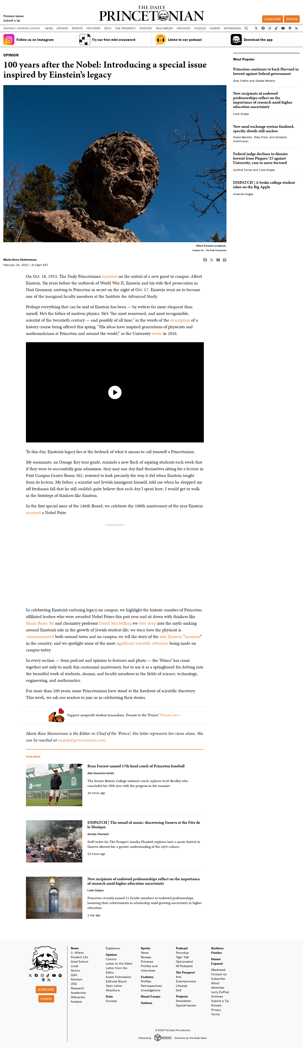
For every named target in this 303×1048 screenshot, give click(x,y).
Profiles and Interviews (149, 968)
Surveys (111, 1001)
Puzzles (200, 28)
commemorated (40, 636)
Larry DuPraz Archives (220, 994)
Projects (182, 996)
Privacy (216, 1010)
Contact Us (219, 974)
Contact (35, 28)
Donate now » (170, 715)
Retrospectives (151, 986)
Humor (215, 28)
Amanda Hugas (243, 194)
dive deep (147, 623)
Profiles (146, 981)
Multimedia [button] (164, 28)
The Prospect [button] (125, 28)
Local (74, 966)
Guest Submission (118, 977)
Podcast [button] (146, 28)
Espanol (217, 963)
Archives (184, 28)
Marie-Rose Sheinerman (20, 260)
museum (192, 636)
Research (77, 988)
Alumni (75, 970)
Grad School (79, 961)
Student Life (79, 957)
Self (178, 990)
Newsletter (183, 1001)
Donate (292, 19)
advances (160, 643)
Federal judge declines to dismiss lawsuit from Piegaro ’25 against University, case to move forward (260, 158)
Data (109, 996)
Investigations (150, 990)
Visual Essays (150, 996)
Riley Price (261, 137)
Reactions (113, 990)
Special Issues (186, 1005)
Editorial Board (116, 981)
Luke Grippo (241, 114)
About (215, 983)
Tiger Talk (182, 957)
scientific (143, 643)
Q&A (74, 975)
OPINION (11, 55)
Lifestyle (181, 986)
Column (111, 959)
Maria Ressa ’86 (40, 623)
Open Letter (114, 986)
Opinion (111, 954)
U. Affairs (77, 952)
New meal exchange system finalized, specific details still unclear (263, 129)
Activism (76, 979)
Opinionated (184, 961)
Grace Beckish (242, 137)
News (75, 948)
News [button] (49, 28)
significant (125, 643)
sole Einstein (171, 636)
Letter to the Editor (119, 963)
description (180, 320)
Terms (215, 1014)
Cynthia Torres (242, 170)
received (33, 512)
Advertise (23, 28)
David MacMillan (114, 623)
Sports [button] (77, 28)
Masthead (9, 28)
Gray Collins (241, 81)
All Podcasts (184, 966)
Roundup (182, 952)
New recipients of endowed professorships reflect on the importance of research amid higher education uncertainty (262, 99)
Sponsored (232, 28)
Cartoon (146, 1003)
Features (147, 977)
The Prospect (185, 972)
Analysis (76, 1001)
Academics (78, 992)
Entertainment (186, 981)
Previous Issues (13, 16)
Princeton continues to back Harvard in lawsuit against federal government (266, 71)
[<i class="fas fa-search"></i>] (246, 28)
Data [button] (107, 28)
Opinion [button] (62, 28)
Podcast (182, 948)
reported (109, 276)
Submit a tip (11, 20)
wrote (157, 333)
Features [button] (93, 28)
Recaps (146, 957)
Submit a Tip (220, 1001)
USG (74, 984)
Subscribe (272, 19)
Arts (178, 977)
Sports (145, 948)
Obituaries (78, 997)
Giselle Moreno (265, 81)
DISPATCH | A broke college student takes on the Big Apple (264, 185)
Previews (147, 961)
